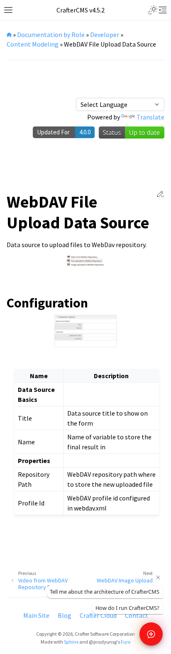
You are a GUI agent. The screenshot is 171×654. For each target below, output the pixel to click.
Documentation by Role (51, 34)
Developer (104, 34)
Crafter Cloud (98, 615)
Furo (125, 642)
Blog (64, 615)
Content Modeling (33, 44)
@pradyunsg (103, 642)
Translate (150, 117)
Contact (136, 615)
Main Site (36, 615)
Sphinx (71, 642)
